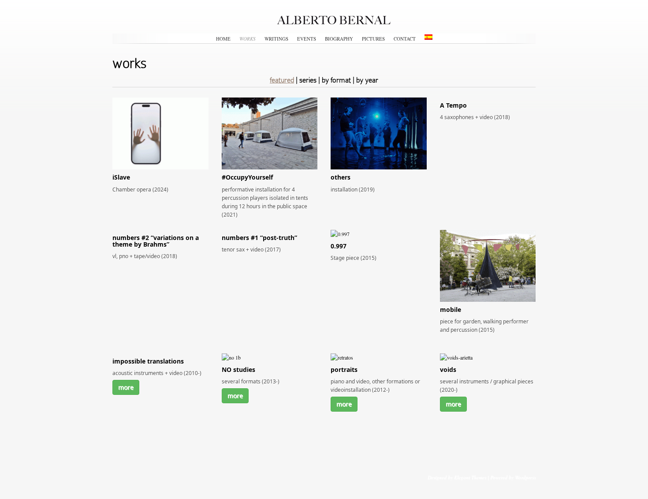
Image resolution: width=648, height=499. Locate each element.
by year (367, 80)
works (247, 38)
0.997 (338, 246)
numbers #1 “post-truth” (259, 237)
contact (405, 38)
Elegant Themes (470, 477)
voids (448, 369)
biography (339, 38)
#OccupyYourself (247, 177)
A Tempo (453, 105)
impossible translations (148, 361)
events (306, 38)
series (308, 80)
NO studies (238, 369)
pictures (373, 38)
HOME (223, 38)
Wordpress (525, 477)
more (126, 387)
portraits (344, 369)
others (340, 177)
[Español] (428, 37)
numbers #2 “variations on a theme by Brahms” (155, 240)
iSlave (121, 177)
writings (276, 38)
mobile (450, 309)
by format (336, 80)
